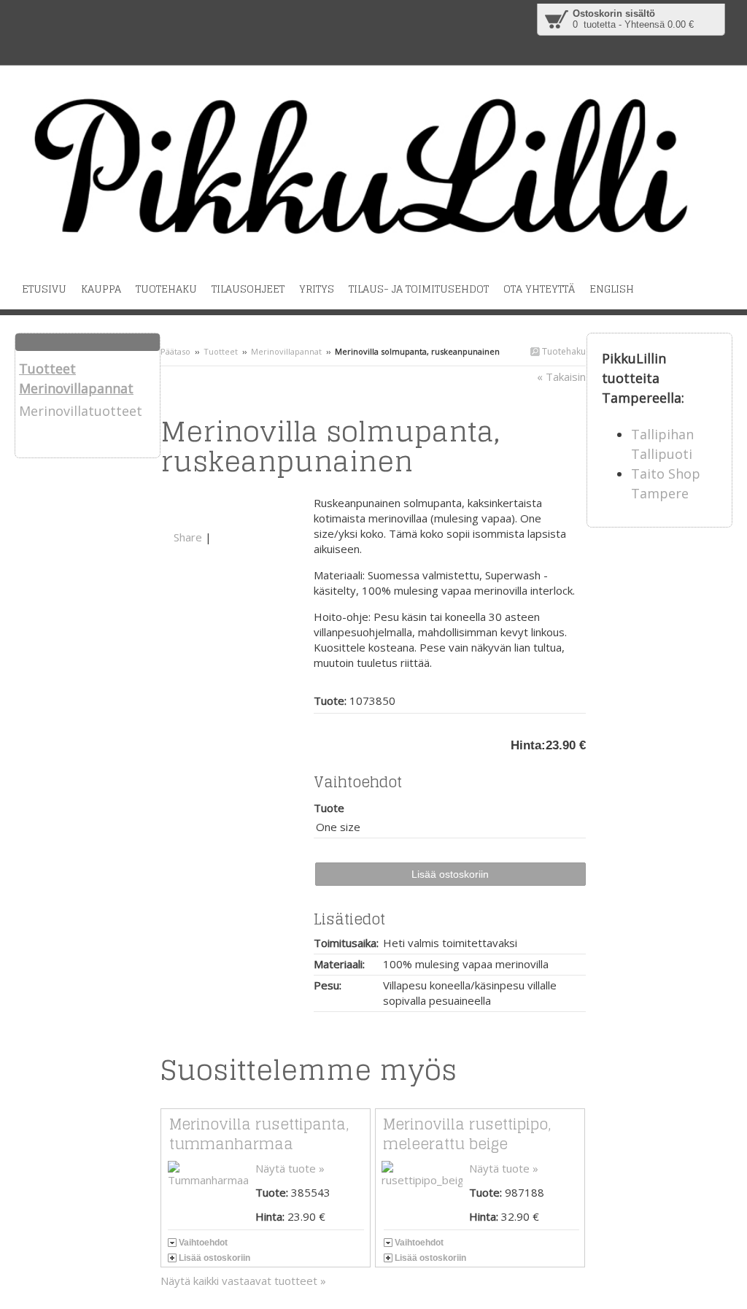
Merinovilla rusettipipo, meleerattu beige (467, 1134)
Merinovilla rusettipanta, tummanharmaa (259, 1134)
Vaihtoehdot (203, 1242)
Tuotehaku (563, 351)
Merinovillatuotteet (80, 411)
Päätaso (175, 351)
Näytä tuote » (290, 1168)
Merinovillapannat (286, 351)
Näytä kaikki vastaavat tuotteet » (243, 1280)
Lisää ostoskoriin (214, 1258)
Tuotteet (221, 351)
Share (188, 537)
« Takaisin (561, 376)
